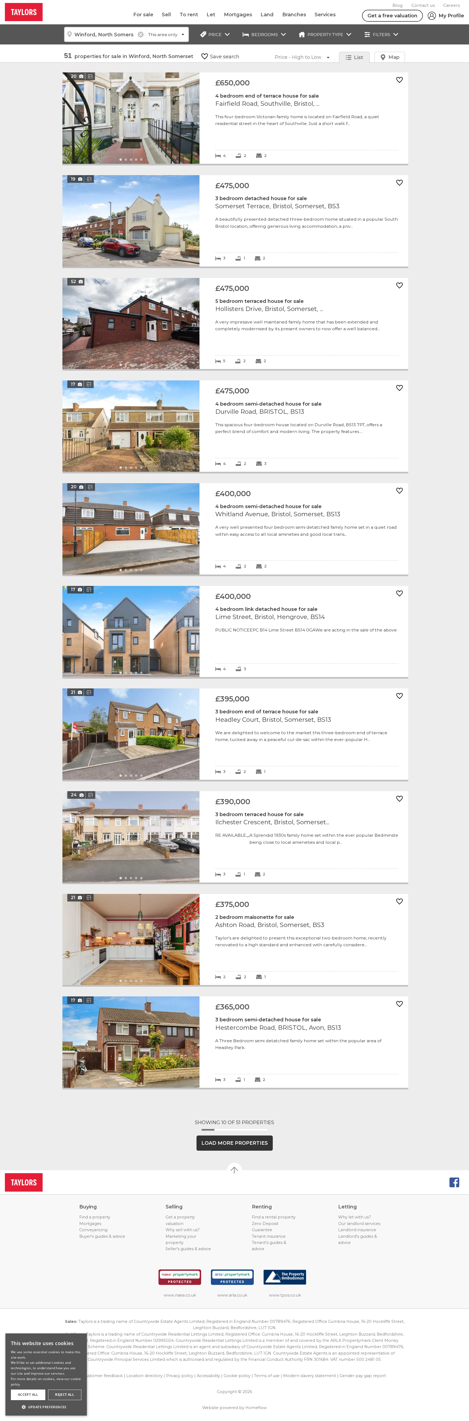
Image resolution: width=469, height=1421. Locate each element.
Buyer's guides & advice (102, 1236)
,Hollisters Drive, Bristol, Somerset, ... (235, 323)
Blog (397, 5)
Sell (166, 15)
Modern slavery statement (309, 1375)
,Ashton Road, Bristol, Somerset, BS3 (235, 939)
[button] (46, 1407)
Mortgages (238, 15)
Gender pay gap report (363, 1375)
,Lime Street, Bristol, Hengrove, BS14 (235, 631)
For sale (143, 15)
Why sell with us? (183, 1229)
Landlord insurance (357, 1229)
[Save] (399, 80)
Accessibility (208, 1375)
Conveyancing (93, 1229)
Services (325, 15)
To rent (189, 15)
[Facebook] (454, 1182)
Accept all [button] (28, 1394)
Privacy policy (179, 1375)
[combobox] (105, 34)
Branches (294, 15)
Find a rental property (274, 1217)
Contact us (423, 5)
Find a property (94, 1217)
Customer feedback (103, 1375)
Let (211, 15)
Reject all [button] (64, 1394)
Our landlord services (359, 1223)
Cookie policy (237, 1375)
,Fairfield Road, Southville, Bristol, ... (235, 118)
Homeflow (256, 1407)
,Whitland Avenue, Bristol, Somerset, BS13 (235, 529)
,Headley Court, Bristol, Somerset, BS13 (235, 734)
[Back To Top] (234, 1170)
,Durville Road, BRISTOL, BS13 (235, 426)
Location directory (144, 1375)
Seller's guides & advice (188, 1248)
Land (267, 15)
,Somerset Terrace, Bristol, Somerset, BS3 (235, 221)
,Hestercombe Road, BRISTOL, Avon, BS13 (235, 1042)
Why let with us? (354, 1217)
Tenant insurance (269, 1236)
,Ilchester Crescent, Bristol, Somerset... (235, 837)
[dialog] (46, 1374)
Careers (451, 5)
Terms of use (267, 1375)
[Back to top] (35, 1182)
